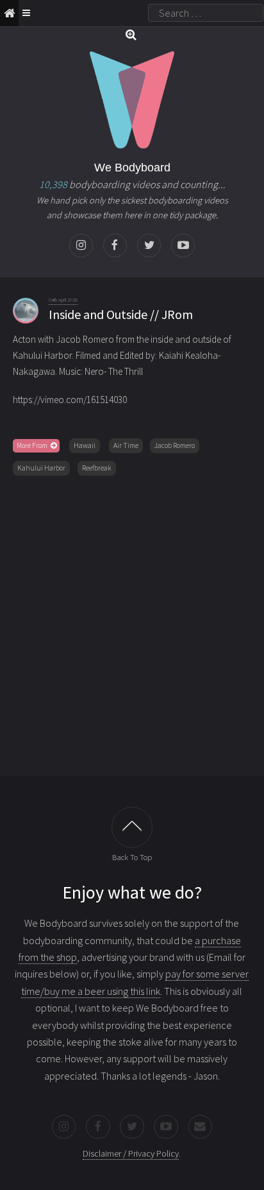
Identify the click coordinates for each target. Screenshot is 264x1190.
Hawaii (84, 445)
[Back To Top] (132, 827)
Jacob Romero (174, 445)
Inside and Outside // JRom (121, 314)
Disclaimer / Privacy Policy (131, 1153)
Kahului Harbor (41, 467)
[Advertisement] (132, 623)
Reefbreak (96, 467)
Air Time (125, 445)
